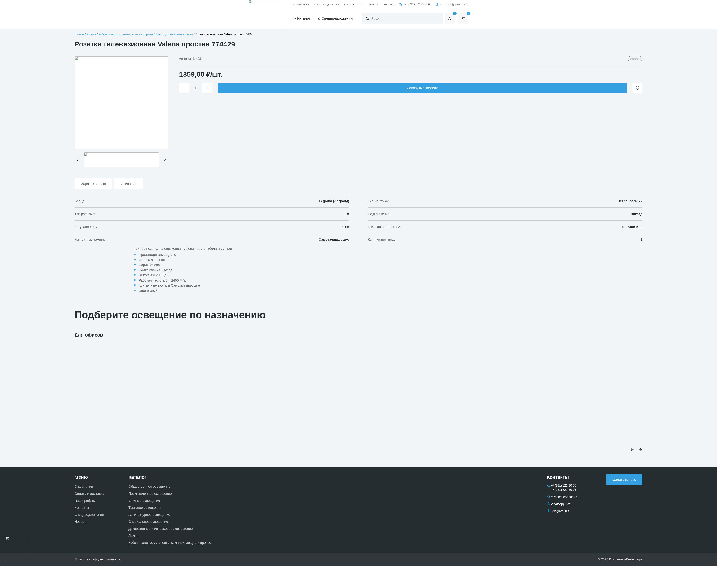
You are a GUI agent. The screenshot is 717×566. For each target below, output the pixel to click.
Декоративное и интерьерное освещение (160, 529)
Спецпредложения (89, 515)
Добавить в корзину (422, 88)
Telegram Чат (560, 511)
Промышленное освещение (150, 493)
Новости (372, 4)
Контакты (389, 4)
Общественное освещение (149, 486)
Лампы (133, 535)
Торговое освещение (144, 507)
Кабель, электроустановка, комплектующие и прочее (169, 543)
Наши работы (353, 4)
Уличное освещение (144, 501)
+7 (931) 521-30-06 (416, 4)
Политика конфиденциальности (97, 559)
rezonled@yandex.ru (454, 4)
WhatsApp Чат (560, 504)
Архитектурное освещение (149, 515)
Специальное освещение (148, 521)
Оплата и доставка (326, 4)
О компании (301, 4)
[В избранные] (637, 88)
